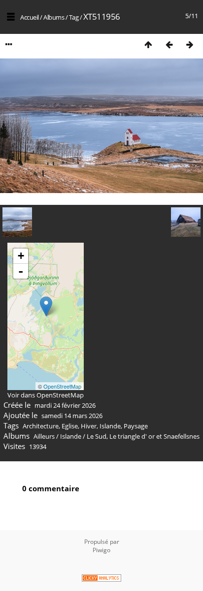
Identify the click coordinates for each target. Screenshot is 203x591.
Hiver (89, 426)
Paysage (136, 426)
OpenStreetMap (62, 386)
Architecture (41, 426)
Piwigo (101, 550)
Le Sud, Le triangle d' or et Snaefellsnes (143, 436)
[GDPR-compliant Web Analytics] (101, 579)
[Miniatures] (148, 44)
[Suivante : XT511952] (189, 44)
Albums (53, 17)
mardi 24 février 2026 (65, 405)
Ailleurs (44, 436)
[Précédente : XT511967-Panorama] (169, 44)
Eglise (70, 426)
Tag (74, 17)
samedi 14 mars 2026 (71, 415)
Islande (110, 426)
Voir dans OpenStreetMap (45, 395)
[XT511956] (46, 306)
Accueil (29, 17)
